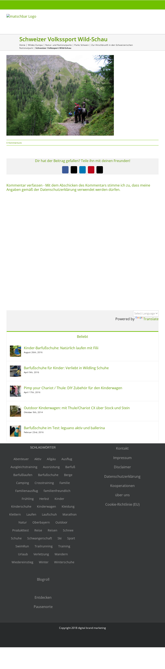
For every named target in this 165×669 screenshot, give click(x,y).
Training (64, 546)
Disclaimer (122, 467)
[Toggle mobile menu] (157, 18)
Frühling (28, 499)
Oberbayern (41, 522)
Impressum (122, 457)
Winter (44, 562)
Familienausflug (26, 491)
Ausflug (66, 459)
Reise (38, 530)
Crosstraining (44, 483)
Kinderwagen (46, 506)
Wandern (61, 554)
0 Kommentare (14, 142)
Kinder (59, 499)
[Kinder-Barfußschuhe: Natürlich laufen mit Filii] (15, 348)
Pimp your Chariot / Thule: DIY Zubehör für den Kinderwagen (73, 388)
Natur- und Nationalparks (58, 44)
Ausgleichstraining (24, 467)
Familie (65, 483)
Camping (22, 483)
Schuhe (16, 538)
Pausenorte (43, 606)
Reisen (52, 530)
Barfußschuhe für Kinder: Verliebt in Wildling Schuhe (66, 368)
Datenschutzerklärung (122, 476)
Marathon (70, 514)
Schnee (68, 530)
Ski (60, 538)
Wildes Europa (35, 44)
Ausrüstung (51, 467)
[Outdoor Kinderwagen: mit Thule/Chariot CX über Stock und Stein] (15, 408)
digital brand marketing (92, 628)
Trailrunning (44, 546)
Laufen (31, 514)
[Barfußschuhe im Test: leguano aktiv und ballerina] (15, 428)
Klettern (15, 514)
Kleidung (68, 506)
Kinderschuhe (21, 506)
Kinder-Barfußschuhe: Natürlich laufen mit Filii (61, 348)
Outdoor (61, 522)
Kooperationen (122, 485)
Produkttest (20, 530)
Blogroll (43, 579)
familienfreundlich (57, 491)
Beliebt (82, 336)
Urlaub (23, 554)
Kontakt (122, 448)
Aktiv (37, 459)
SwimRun (22, 546)
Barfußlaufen (22, 475)
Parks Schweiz (81, 44)
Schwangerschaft (39, 538)
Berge (68, 475)
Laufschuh (49, 514)
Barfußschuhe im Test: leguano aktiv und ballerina (64, 428)
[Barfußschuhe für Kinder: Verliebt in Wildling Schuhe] (15, 368)
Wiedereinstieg (22, 562)
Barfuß (70, 467)
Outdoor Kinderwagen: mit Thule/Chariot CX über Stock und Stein (77, 408)
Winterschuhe (64, 562)
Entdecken (43, 597)
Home (22, 44)
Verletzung (41, 554)
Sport (71, 538)
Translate (151, 319)
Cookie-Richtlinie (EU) (122, 504)
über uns (122, 495)
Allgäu (51, 459)
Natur (22, 522)
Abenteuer (21, 459)
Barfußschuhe (48, 475)
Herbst (44, 499)
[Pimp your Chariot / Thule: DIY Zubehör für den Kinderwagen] (15, 388)
